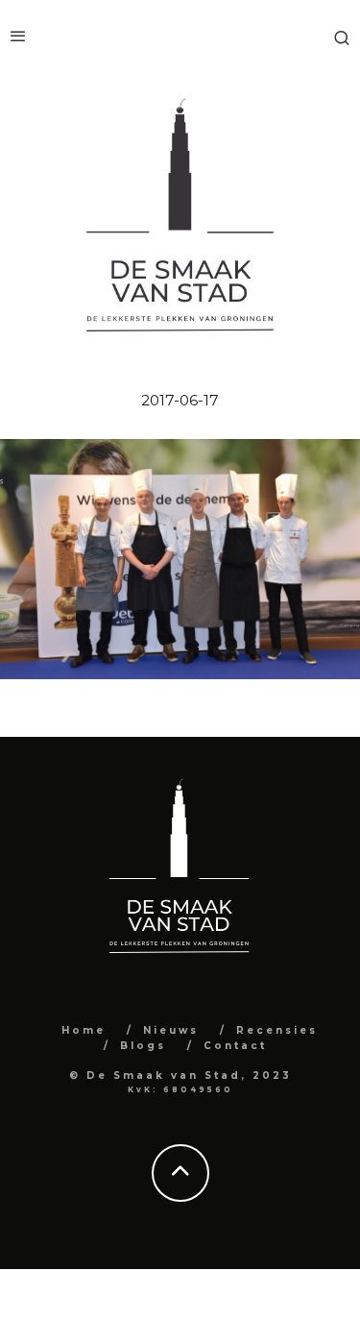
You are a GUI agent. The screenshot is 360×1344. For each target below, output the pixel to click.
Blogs (143, 1045)
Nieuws (171, 1030)
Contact (235, 1045)
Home (83, 1030)
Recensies (277, 1030)
